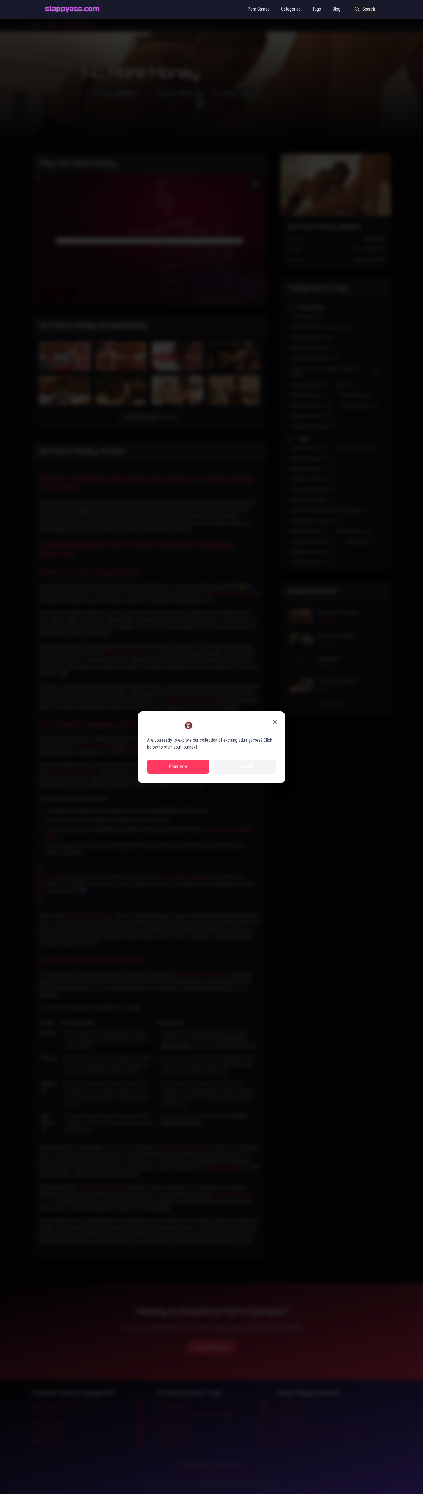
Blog (336, 9)
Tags (316, 9)
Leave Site (245, 766)
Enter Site (178, 766)
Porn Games (258, 9)
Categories (291, 9)
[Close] (275, 722)
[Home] (72, 9)
